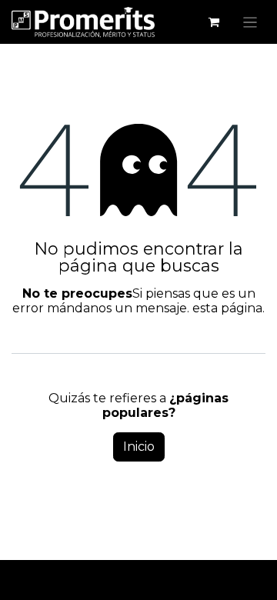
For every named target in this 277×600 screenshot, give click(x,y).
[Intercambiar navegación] (250, 22)
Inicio (139, 446)
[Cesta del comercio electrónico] (214, 22)
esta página (227, 308)
